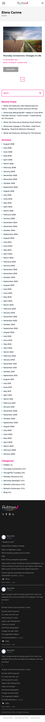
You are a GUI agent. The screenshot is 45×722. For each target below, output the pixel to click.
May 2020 (7, 438)
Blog (7, 492)
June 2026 (7, 152)
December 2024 (10, 222)
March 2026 (8, 164)
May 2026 (7, 156)
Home (4, 16)
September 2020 (10, 423)
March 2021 (8, 399)
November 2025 (10, 179)
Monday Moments (13, 477)
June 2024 (7, 246)
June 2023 (7, 293)
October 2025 (9, 183)
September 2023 (10, 281)
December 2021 (10, 364)
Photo (7, 579)
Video (7, 641)
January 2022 (9, 360)
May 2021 (7, 391)
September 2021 (10, 375)
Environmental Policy (21, 718)
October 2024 (9, 230)
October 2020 (9, 419)
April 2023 (7, 301)
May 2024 (7, 250)
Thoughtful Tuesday (14, 473)
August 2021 (8, 379)
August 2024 (8, 238)
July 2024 (7, 242)
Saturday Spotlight (14, 481)
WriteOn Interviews (14, 484)
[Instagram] (10, 514)
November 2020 (10, 415)
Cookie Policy (35, 718)
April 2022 (7, 348)
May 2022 (7, 344)
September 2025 (10, 187)
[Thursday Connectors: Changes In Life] (22, 39)
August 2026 (8, 144)
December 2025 (10, 175)
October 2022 (9, 324)
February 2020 (9, 450)
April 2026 (7, 160)
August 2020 (8, 426)
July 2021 (7, 383)
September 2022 (10, 328)
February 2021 (9, 403)
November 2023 (10, 273)
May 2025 (7, 203)
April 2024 (7, 254)
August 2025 (8, 191)
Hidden (8, 465)
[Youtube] (13, 514)
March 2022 (8, 352)
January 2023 (9, 313)
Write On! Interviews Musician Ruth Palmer (22, 122)
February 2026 (9, 168)
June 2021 (7, 387)
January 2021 (9, 407)
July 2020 (7, 430)
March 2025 (8, 211)
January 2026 (9, 171)
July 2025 (7, 195)
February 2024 (9, 262)
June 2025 (7, 199)
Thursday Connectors (14, 469)
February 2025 (9, 215)
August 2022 (8, 332)
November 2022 (10, 321)
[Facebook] (6, 514)
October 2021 (9, 372)
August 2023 (8, 285)
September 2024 (10, 234)
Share (13, 582)
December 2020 (10, 411)
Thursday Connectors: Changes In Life (22, 56)
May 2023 (7, 297)
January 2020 (9, 454)
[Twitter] (3, 514)
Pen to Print (10, 536)
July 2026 (7, 148)
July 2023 (7, 289)
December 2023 (10, 270)
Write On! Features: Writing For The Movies (22, 133)
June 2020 (7, 434)
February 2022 (9, 356)
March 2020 (8, 446)
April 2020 (7, 442)
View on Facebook (6, 582)
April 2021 (7, 395)
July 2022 (7, 336)
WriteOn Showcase (14, 488)
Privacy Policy (8, 718)
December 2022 (10, 317)
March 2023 (8, 305)
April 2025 (7, 207)
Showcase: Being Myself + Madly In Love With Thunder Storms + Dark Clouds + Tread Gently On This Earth (22, 115)
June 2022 (7, 340)
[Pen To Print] (22, 3)
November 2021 (10, 368)
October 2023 (9, 277)
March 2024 (8, 258)
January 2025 (9, 219)
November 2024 (10, 226)
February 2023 (9, 309)
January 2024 (9, 266)
